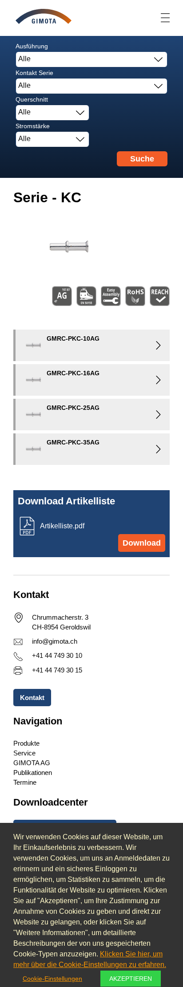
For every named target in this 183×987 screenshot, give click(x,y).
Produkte (26, 743)
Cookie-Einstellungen (52, 978)
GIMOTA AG (31, 763)
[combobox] (91, 59)
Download (142, 543)
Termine (24, 782)
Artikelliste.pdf (62, 526)
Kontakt (32, 697)
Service (24, 753)
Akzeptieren (130, 978)
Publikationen (32, 772)
